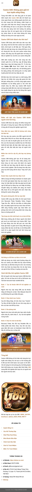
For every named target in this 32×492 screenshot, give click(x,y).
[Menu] (2, 3)
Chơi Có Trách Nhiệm (9, 445)
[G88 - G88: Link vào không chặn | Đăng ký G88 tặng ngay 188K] (16, 3)
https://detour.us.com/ (17, 460)
